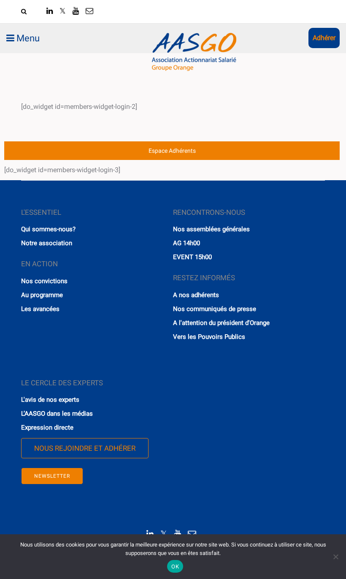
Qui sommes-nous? (48, 229)
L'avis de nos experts (50, 399)
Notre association (46, 243)
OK (175, 566)
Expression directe (47, 427)
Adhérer (324, 38)
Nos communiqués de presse (214, 309)
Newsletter (52, 476)
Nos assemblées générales (211, 229)
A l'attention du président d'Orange (221, 323)
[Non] (335, 556)
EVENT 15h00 (192, 257)
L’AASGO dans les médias (57, 413)
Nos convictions (44, 281)
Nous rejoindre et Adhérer (84, 448)
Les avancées (40, 309)
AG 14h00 (186, 243)
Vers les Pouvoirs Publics (209, 337)
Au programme (42, 295)
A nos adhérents (196, 295)
